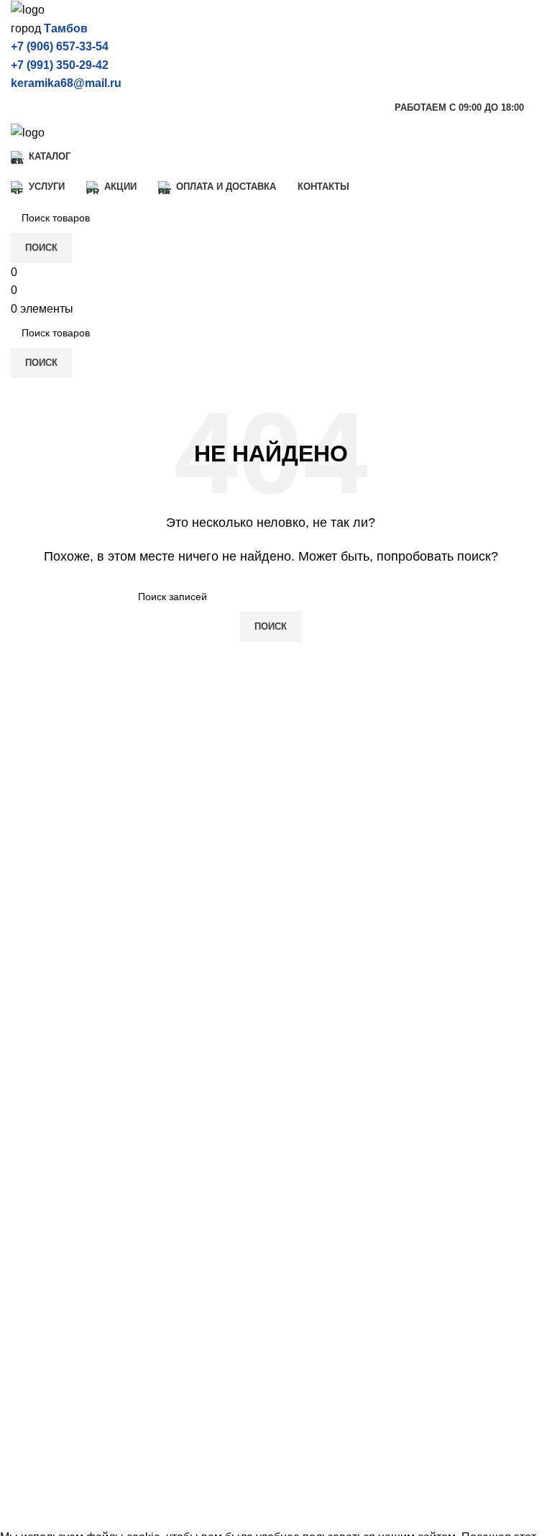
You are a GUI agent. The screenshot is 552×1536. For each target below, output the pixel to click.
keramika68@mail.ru (66, 83)
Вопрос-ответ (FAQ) (63, 1460)
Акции (27, 1406)
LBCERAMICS (316, 1318)
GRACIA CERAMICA (65, 1318)
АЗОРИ (298, 1238)
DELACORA (43, 1238)
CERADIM (38, 1211)
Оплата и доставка (61, 1433)
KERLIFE (35, 1292)
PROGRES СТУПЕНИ (336, 1265)
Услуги (28, 1380)
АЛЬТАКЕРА (311, 1211)
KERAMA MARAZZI (62, 1184)
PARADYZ (306, 1292)
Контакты (35, 1487)
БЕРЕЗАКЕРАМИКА (332, 1184)
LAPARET (37, 1265)
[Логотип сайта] (28, 9)
